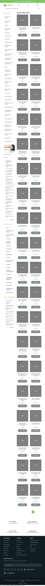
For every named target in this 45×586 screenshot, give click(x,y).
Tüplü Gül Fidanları (8, 36)
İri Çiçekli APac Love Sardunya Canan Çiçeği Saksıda (36, 349)
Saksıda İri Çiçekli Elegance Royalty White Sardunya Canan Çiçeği (22, 448)
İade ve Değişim (33, 548)
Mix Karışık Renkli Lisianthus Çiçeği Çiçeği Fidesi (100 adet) (22, 498)
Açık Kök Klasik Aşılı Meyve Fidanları (8, 59)
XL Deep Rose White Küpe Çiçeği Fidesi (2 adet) (36, 176)
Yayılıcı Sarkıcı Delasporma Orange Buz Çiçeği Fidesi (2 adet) (35, 102)
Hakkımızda (19, 540)
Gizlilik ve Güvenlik (33, 544)
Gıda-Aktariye (7, 86)
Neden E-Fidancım (20, 542)
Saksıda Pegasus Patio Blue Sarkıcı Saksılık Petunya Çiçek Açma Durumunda (35, 374)
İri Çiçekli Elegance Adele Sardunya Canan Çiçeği (36, 424)
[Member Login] (28, 5)
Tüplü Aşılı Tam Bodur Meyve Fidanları (8, 126)
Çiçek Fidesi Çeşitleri (8, 78)
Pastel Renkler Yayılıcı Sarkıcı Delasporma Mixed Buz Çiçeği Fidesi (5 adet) (22, 53)
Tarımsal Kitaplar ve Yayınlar (8, 115)
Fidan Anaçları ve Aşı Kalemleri (8, 82)
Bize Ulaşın (18, 544)
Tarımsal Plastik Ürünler (8, 118)
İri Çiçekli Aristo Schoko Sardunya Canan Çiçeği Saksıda (36, 448)
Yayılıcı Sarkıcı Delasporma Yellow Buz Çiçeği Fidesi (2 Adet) (35, 78)
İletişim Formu (19, 548)
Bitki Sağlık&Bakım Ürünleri (8, 46)
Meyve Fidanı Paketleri (8, 96)
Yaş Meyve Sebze (7, 138)
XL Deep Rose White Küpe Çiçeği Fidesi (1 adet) (36, 28)
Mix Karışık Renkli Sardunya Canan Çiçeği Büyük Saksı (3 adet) (35, 275)
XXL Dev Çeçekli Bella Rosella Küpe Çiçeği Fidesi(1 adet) (22, 251)
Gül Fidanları (6, 548)
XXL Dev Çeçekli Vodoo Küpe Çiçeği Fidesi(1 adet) (36, 251)
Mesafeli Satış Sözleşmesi (34, 542)
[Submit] (39, 565)
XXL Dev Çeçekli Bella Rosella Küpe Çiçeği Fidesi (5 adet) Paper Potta (22, 28)
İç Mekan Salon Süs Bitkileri (8, 90)
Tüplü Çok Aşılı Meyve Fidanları (8, 134)
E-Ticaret (24, 583)
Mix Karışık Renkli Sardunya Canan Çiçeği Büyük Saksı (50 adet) (22, 399)
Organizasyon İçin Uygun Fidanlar (9, 103)
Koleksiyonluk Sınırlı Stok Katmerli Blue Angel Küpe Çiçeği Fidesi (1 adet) (36, 152)
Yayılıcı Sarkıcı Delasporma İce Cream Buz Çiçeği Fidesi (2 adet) (35, 127)
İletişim (18, 546)
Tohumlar (6, 25)
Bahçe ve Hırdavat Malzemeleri (8, 29)
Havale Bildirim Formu (20, 550)
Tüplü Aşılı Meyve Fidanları (7, 22)
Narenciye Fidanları (8, 99)
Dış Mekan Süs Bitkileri (8, 42)
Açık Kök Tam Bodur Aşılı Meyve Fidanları (9, 63)
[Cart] (37, 5)
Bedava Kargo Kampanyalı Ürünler (8, 70)
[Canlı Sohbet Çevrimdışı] (9, 148)
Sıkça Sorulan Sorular (33, 540)
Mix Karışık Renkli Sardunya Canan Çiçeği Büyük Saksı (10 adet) (22, 473)
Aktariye (6, 66)
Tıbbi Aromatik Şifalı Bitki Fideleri (9, 50)
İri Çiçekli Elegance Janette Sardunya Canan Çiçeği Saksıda (36, 325)
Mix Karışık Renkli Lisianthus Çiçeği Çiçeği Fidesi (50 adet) (22, 201)
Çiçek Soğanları (7, 32)
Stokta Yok (22, 35)
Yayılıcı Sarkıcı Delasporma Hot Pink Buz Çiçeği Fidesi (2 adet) (22, 127)
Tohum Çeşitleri (6, 542)
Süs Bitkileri (5, 552)
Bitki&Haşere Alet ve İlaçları (8, 75)
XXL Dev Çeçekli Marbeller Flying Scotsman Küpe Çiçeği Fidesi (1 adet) (35, 226)
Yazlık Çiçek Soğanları (8, 141)
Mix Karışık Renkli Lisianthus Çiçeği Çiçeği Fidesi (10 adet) (35, 201)
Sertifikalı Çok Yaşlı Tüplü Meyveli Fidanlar (9, 111)
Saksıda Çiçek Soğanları (9, 107)
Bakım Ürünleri (6, 554)
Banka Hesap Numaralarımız (22, 554)
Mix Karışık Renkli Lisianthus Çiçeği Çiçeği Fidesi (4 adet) (22, 226)
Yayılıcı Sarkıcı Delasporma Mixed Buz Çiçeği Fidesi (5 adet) (22, 300)
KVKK (31, 546)
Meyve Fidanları (6, 540)
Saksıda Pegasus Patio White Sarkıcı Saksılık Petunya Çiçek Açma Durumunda (22, 374)
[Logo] (8, 5)
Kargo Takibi (19, 552)
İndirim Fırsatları (7, 93)
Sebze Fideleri (7, 39)
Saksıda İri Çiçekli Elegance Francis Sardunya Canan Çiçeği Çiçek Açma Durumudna (22, 325)
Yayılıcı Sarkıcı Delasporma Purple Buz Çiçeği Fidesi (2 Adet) (35, 53)
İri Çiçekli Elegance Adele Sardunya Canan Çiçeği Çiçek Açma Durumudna (22, 349)
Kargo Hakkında (33, 550)
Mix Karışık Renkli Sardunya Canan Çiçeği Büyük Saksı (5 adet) (35, 473)
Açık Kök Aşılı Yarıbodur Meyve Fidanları (9, 54)
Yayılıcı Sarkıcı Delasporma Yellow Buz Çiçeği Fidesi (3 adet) (35, 300)
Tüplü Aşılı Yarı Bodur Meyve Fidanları (8, 130)
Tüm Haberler (11, 327)
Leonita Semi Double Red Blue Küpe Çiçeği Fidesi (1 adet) (22, 176)
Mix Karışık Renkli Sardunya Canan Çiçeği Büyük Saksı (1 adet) (22, 275)
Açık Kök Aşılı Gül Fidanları (8, 17)
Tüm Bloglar (12, 219)
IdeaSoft (20, 583)
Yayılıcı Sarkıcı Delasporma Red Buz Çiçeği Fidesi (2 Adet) (22, 78)
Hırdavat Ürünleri (6, 544)
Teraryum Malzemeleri (8, 122)
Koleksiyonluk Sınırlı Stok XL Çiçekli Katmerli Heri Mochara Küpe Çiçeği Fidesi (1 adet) (22, 152)
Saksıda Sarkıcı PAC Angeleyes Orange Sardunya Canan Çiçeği (22, 424)
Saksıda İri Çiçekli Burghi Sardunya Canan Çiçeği (36, 399)
